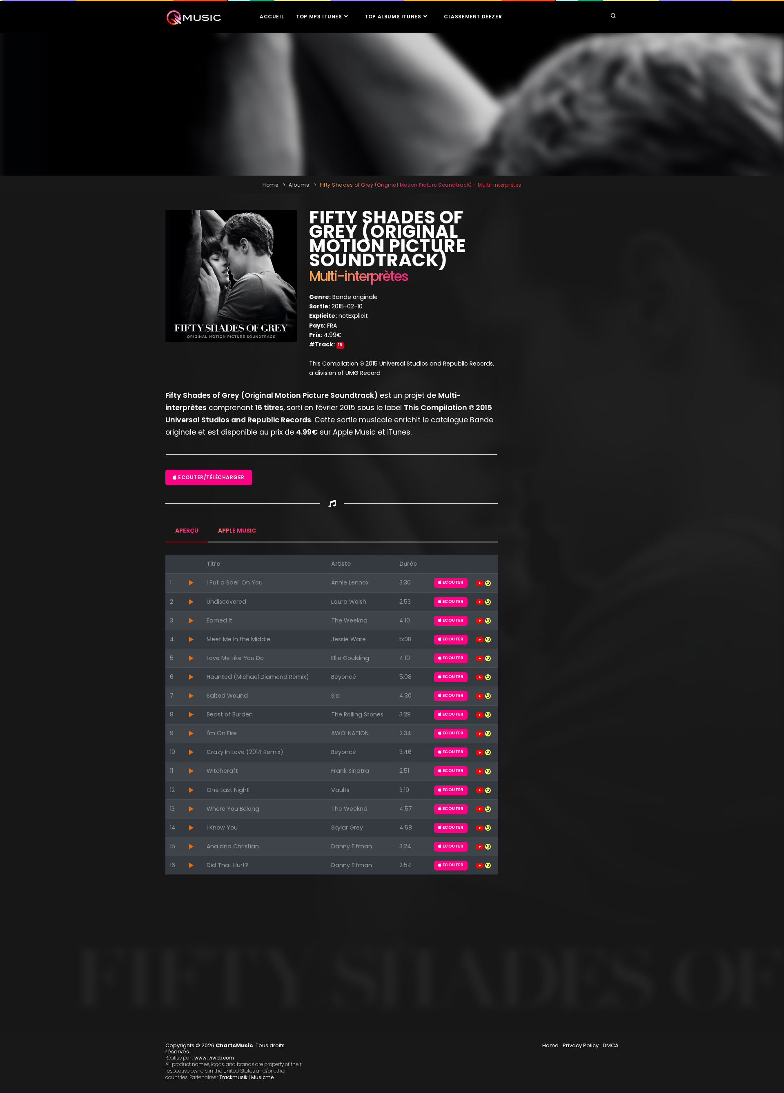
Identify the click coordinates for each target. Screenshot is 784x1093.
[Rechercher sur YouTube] (480, 582)
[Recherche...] (613, 16)
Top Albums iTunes (394, 16)
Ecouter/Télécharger (211, 477)
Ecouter (452, 582)
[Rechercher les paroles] (488, 582)
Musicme (262, 1077)
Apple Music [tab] (237, 530)
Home (270, 184)
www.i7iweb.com (214, 1058)
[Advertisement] (392, 104)
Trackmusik (233, 1077)
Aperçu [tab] (186, 530)
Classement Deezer (473, 16)
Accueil (272, 16)
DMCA (611, 1045)
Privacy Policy (581, 1045)
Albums (299, 184)
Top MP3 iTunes (319, 16)
